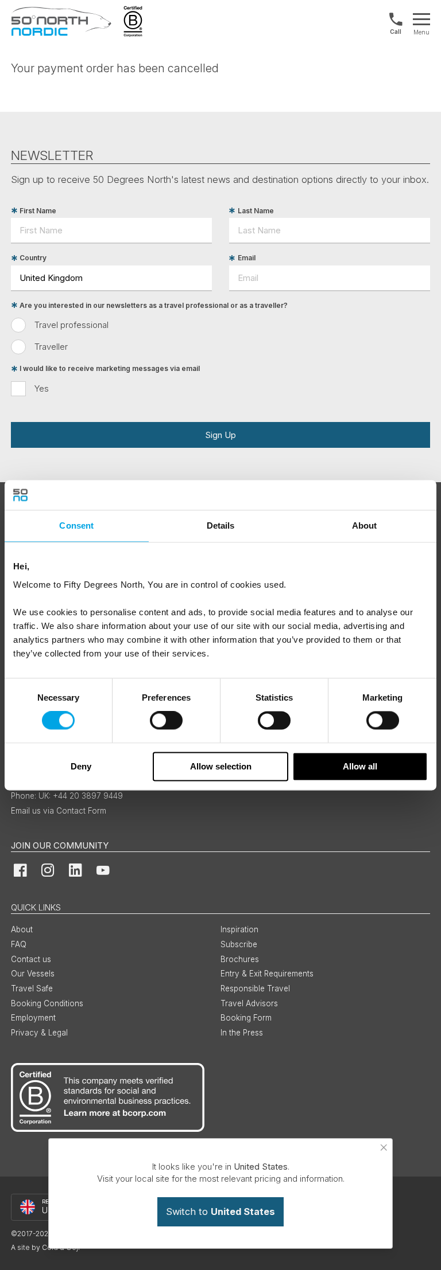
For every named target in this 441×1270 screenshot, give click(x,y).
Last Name (256, 210)
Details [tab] (221, 525)
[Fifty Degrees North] (61, 21)
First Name (38, 210)
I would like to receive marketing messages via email (110, 369)
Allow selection (221, 766)
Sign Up (220, 434)
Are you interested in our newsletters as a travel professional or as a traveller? (154, 305)
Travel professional (71, 324)
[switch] (166, 721)
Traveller (51, 346)
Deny (81, 766)
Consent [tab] (76, 525)
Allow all (360, 766)
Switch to (220, 1211)
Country (33, 258)
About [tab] (364, 525)
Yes (41, 388)
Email (247, 258)
